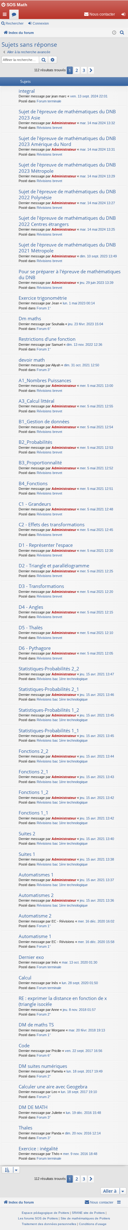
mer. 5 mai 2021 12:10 (96, 633)
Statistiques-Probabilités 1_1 (49, 730)
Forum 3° (44, 370)
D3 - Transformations (41, 586)
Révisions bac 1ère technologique (62, 679)
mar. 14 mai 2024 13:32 (97, 123)
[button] (91, 70)
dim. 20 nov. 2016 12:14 (83, 1133)
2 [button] (76, 70)
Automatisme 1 (35, 936)
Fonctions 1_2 (33, 792)
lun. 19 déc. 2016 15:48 (83, 1113)
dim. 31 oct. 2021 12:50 (81, 365)
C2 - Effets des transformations (52, 524)
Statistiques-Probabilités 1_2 (49, 710)
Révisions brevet (49, 127)
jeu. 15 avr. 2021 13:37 (97, 880)
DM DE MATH (33, 1107)
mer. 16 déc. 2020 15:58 (96, 942)
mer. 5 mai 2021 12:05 (96, 653)
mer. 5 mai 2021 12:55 (96, 406)
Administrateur (64, 123)
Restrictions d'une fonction (47, 339)
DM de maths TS (36, 1024)
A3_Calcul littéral (36, 401)
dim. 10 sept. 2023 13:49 (98, 256)
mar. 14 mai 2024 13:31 (97, 149)
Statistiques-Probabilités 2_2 (49, 668)
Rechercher (15, 23)
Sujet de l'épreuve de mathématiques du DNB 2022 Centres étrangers (67, 221)
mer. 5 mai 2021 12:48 (96, 509)
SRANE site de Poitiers (88, 1212)
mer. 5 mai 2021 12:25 (96, 571)
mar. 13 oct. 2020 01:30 (79, 962)
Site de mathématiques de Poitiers (85, 1218)
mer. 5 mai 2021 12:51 (96, 489)
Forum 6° (44, 329)
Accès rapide (5, 15)
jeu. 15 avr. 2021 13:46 (97, 695)
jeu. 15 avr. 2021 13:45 (97, 715)
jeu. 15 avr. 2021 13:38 (97, 859)
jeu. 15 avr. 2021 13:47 (97, 674)
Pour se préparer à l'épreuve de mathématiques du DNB (70, 274)
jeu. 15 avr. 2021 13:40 (97, 839)
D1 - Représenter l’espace (46, 545)
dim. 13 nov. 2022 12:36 (84, 344)
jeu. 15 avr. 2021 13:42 (97, 798)
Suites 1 (27, 854)
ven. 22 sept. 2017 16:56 (83, 1051)
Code (24, 1045)
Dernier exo (31, 957)
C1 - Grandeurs (35, 504)
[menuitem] (99, 14)
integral (27, 91)
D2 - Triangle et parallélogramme (54, 565)
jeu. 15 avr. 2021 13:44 (97, 756)
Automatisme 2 (35, 916)
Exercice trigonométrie (43, 298)
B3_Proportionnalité (40, 462)
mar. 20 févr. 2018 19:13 (87, 1030)
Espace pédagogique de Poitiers (45, 1212)
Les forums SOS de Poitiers (38, 1218)
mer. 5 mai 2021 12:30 (96, 550)
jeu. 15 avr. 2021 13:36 (97, 900)
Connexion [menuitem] (124, 15)
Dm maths (30, 318)
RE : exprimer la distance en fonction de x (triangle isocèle (63, 1001)
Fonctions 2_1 (33, 771)
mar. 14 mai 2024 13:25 (97, 229)
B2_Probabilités (35, 442)
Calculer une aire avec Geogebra (53, 1086)
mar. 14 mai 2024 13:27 (97, 203)
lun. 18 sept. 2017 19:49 (84, 1071)
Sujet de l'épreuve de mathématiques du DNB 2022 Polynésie (67, 194)
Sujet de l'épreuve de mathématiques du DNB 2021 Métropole (67, 248)
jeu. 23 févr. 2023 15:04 (85, 324)
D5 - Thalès (31, 627)
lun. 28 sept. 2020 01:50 (80, 983)
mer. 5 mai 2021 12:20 (96, 592)
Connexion (41, 23)
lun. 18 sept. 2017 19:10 (79, 1092)
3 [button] (84, 70)
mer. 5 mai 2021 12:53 (96, 447)
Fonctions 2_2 (33, 751)
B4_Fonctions (33, 483)
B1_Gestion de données (44, 421)
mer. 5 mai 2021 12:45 (96, 530)
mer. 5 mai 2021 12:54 (96, 427)
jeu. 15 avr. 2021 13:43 (97, 777)
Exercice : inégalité (38, 1148)
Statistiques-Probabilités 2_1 (49, 689)
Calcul (25, 977)
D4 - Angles (31, 607)
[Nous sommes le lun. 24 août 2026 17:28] (114, 32)
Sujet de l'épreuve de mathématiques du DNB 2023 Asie (67, 114)
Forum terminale (49, 101)
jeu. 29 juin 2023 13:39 (96, 282)
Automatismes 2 (36, 895)
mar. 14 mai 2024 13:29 (97, 176)
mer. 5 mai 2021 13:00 (96, 385)
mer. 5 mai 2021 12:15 (96, 612)
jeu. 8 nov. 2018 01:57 (79, 1010)
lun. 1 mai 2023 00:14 (79, 303)
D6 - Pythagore (35, 648)
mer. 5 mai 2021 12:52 (96, 468)
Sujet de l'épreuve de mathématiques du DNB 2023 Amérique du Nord (67, 141)
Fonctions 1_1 (33, 813)
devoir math (32, 360)
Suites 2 (27, 833)
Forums (15, 15)
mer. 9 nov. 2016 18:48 (80, 1154)
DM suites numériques (43, 1066)
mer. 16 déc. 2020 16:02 (96, 921)
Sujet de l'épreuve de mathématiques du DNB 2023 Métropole (67, 168)
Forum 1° (44, 308)
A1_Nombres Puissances (45, 380)
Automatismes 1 (36, 874)
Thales (25, 1127)
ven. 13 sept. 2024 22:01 (88, 96)
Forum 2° (44, 1014)
